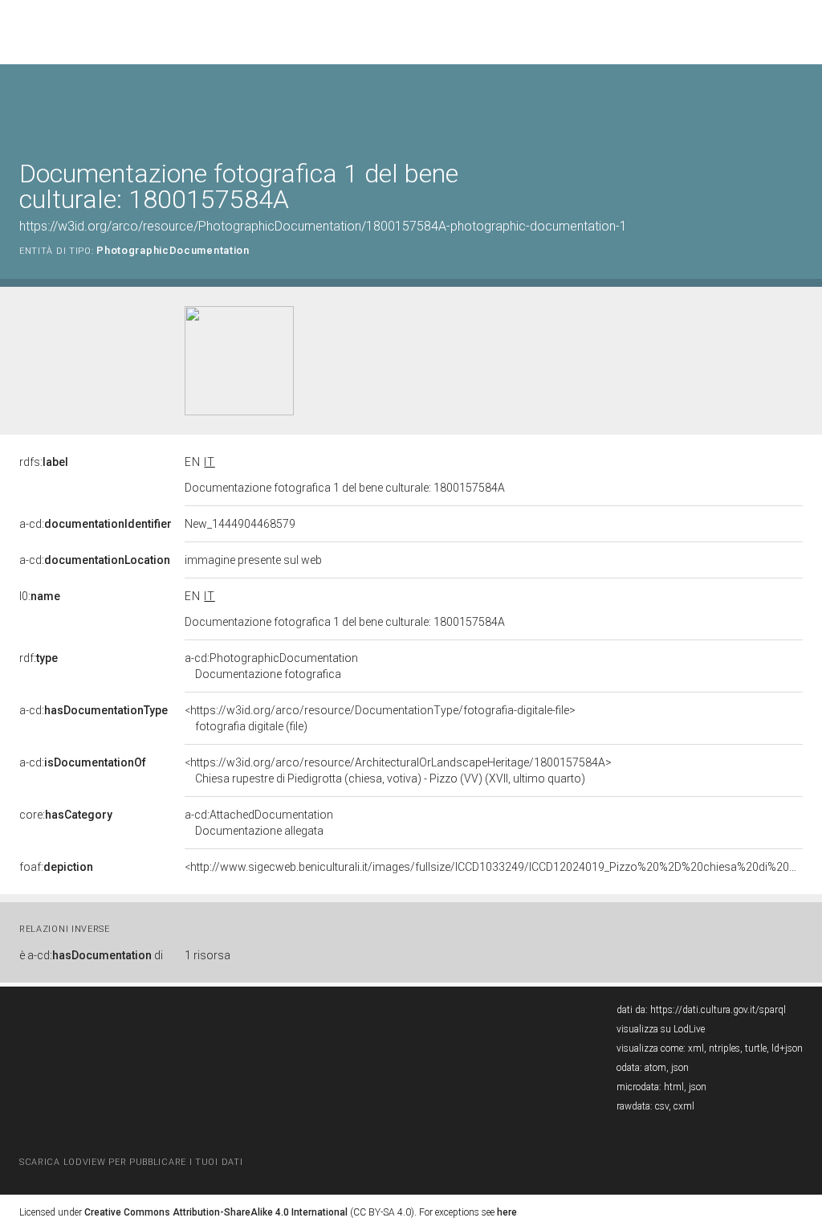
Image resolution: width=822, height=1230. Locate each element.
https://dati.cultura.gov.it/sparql (718, 1009)
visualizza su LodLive (660, 1029)
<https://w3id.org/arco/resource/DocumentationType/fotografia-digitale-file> (380, 718)
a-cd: (95, 523)
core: (65, 814)
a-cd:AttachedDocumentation (259, 822)
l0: (39, 596)
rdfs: (43, 462)
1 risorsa (207, 955)
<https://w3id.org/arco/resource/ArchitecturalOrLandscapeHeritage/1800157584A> (398, 770)
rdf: (38, 658)
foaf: (56, 866)
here (507, 1212)
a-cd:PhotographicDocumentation (271, 666)
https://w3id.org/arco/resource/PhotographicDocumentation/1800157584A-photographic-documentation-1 (323, 226)
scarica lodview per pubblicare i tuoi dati (130, 1162)
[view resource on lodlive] (795, 104)
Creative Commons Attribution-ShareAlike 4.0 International (216, 1212)
